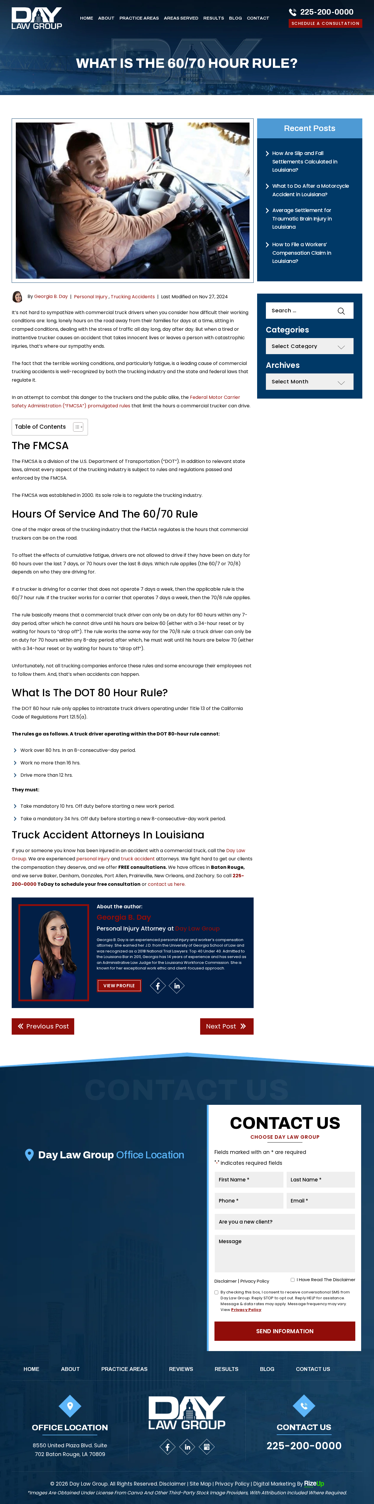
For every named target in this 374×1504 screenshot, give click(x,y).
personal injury (93, 858)
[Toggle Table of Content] (75, 427)
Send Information (285, 1331)
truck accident (138, 858)
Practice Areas (139, 18)
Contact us (313, 1369)
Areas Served (181, 18)
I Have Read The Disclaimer (326, 1279)
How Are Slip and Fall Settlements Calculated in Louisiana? (304, 161)
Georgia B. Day (51, 296)
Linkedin (177, 986)
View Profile (119, 986)
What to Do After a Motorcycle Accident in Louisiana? (310, 190)
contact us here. (167, 884)
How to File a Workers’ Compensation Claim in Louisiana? (301, 253)
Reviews (181, 1369)
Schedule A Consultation (326, 23)
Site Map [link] (200, 1483)
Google (207, 1447)
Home (86, 18)
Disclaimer (225, 1281)
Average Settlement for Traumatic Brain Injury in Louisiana (302, 218)
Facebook (158, 986)
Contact (258, 18)
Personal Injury (91, 296)
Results (213, 18)
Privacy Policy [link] (232, 1483)
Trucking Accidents (133, 296)
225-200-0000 (327, 12)
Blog (235, 18)
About (106, 18)
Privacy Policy (254, 1281)
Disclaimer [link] (172, 1483)
